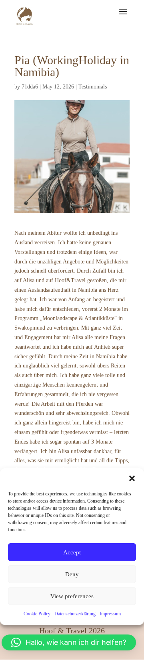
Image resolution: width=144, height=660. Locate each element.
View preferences (72, 596)
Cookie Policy (37, 614)
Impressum (110, 614)
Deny (72, 574)
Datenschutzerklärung (75, 614)
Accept (72, 552)
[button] (132, 478)
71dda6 (30, 87)
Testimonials (92, 87)
